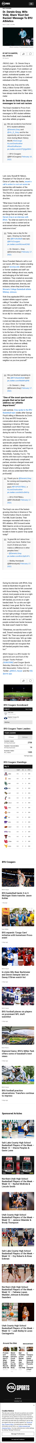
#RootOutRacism (14, 146)
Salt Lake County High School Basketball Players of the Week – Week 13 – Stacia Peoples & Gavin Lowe (18, 1146)
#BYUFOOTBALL (19, 487)
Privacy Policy (9, 1424)
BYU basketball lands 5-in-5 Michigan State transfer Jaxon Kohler (17, 896)
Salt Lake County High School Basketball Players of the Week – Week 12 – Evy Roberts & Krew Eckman (18, 1255)
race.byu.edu (14, 267)
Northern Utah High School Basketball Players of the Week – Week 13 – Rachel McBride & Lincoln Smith (18, 1182)
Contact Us (18, 1401)
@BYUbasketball (17, 378)
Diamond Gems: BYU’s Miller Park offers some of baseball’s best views (18, 1053)
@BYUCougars (13, 241)
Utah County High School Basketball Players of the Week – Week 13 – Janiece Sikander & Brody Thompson (18, 1219)
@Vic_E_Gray (13, 132)
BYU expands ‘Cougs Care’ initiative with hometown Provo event (17, 935)
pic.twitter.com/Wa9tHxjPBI (18, 381)
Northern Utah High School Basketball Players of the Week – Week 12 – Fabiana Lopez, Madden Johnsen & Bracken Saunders (18, 1292)
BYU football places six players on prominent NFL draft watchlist (17, 1014)
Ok (34, 1405)
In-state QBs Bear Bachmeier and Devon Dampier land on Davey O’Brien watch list (16, 975)
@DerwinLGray (13, 129)
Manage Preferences (18, 1434)
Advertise (18, 1398)
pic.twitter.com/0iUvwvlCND (18, 244)
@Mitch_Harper (15, 671)
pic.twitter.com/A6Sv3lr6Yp (18, 492)
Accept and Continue (18, 1439)
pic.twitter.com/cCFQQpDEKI (19, 149)
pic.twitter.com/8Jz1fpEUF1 (18, 556)
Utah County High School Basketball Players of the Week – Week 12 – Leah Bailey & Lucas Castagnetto (18, 1329)
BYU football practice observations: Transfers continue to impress (18, 1093)
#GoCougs (17, 141)
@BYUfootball (16, 239)
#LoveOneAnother (15, 143)
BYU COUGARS (7, 8)
